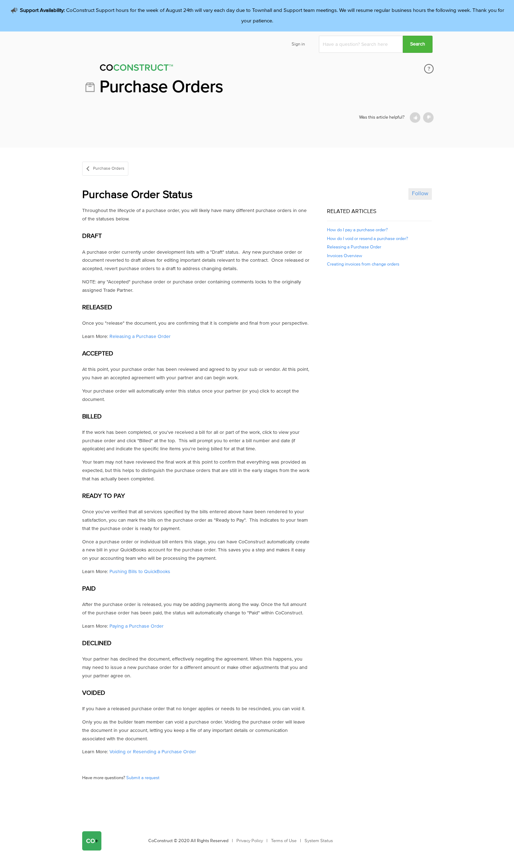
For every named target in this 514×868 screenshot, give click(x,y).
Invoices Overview (344, 256)
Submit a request (142, 778)
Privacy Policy (249, 841)
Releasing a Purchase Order (140, 336)
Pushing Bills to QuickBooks (139, 571)
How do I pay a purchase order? (357, 230)
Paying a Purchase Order (136, 626)
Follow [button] (420, 193)
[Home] (183, 68)
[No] (428, 117)
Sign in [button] (298, 44)
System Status (319, 841)
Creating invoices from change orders (363, 264)
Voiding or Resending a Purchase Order (152, 751)
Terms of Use (284, 841)
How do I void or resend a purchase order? (367, 239)
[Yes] (415, 117)
